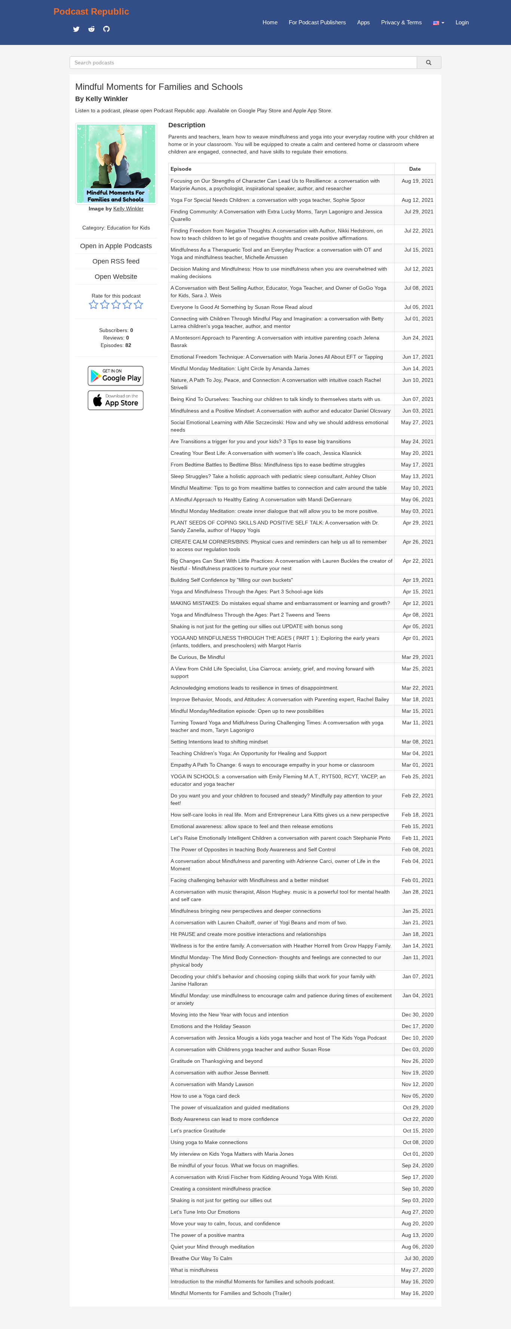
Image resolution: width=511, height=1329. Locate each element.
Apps (363, 22)
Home (270, 22)
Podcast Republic (91, 11)
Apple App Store (312, 110)
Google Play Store (259, 110)
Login (462, 22)
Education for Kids (128, 228)
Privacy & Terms (401, 22)
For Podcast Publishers (317, 22)
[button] (439, 22)
